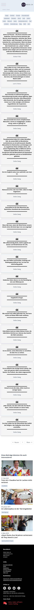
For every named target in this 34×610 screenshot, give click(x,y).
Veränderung (13, 24)
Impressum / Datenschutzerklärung (12, 578)
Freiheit (12, 15)
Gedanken (6, 18)
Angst (6, 15)
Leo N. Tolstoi (17, 84)
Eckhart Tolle (17, 56)
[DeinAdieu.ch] (27, 5)
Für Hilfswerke (7, 571)
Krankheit (4, 486)
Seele (15, 21)
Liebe (4, 21)
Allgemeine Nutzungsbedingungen (12, 580)
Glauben (13, 18)
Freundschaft (25, 15)
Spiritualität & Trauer (7, 541)
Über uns (5, 572)
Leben (28, 18)
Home (4, 9)
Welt (24, 24)
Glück (19, 18)
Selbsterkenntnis (22, 21)
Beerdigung (5, 512)
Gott (24, 18)
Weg (20, 24)
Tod (30, 21)
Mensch (10, 21)
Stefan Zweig (17, 109)
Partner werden (7, 569)
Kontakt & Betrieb (7, 565)
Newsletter (6, 568)
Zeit (29, 24)
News (4, 566)
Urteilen (6, 24)
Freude (18, 15)
